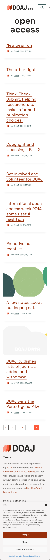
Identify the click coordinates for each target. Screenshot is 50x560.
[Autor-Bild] (8, 51)
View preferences (25, 549)
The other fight (21, 69)
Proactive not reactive (19, 246)
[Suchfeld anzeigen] (42, 7)
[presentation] (25, 282)
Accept (25, 534)
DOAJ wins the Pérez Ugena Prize (23, 404)
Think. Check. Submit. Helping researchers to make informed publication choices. (21, 107)
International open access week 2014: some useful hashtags (24, 211)
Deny (25, 542)
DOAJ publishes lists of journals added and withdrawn (21, 369)
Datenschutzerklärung (31, 556)
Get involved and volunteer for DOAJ (24, 176)
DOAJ (16, 51)
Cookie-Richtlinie (15, 556)
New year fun (19, 45)
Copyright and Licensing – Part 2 (23, 147)
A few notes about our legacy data (24, 305)
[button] (46, 505)
